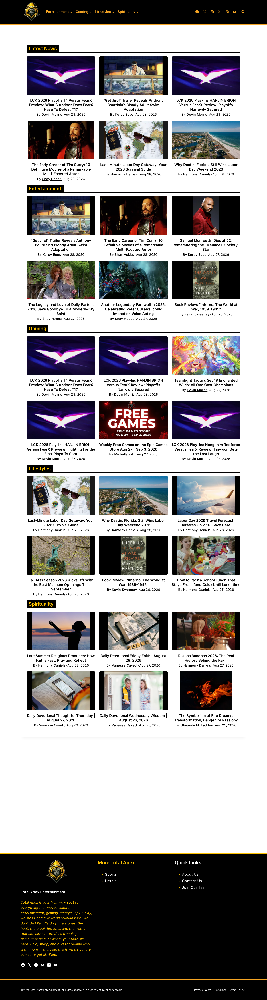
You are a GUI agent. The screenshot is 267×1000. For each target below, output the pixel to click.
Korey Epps (124, 114)
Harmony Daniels (124, 174)
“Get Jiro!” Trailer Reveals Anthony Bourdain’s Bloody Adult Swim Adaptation (133, 105)
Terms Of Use (237, 990)
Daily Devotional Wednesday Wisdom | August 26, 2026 (133, 717)
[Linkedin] (227, 12)
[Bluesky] (219, 12)
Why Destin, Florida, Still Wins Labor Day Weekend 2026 (206, 167)
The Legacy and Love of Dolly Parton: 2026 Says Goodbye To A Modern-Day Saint (60, 309)
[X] (204, 12)
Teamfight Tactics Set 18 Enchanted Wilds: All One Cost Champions (206, 382)
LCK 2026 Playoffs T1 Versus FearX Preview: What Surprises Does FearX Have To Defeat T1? (61, 105)
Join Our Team (195, 887)
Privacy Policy (202, 990)
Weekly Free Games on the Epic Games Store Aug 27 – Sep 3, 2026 (133, 447)
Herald (111, 881)
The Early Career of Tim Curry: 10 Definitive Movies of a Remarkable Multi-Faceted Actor (61, 169)
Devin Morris (52, 114)
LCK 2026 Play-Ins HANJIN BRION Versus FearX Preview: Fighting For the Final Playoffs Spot (61, 449)
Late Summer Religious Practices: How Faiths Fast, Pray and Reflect (61, 658)
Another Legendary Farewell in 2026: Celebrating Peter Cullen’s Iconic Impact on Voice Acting (133, 309)
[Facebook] (197, 12)
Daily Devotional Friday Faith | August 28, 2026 (133, 658)
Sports (111, 874)
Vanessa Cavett (124, 665)
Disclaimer (220, 990)
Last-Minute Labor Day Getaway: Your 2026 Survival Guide (133, 167)
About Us (190, 874)
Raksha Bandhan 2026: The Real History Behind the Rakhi (206, 658)
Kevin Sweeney (197, 314)
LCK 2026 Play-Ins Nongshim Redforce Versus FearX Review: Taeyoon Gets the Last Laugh (206, 449)
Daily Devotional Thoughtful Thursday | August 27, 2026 (61, 717)
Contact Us (192, 881)
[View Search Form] (243, 12)
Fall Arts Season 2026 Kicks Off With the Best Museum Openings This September (61, 584)
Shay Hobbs (52, 179)
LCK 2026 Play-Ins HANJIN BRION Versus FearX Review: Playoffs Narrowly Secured (206, 105)
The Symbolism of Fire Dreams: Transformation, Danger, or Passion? (206, 717)
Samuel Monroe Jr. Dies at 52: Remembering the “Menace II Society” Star (206, 245)
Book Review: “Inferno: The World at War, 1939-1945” (206, 306)
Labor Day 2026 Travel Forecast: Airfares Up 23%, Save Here (206, 522)
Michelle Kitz (124, 454)
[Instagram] (212, 12)
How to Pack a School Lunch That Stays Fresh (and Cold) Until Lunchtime (206, 582)
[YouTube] (234, 12)
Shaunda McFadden (197, 725)
